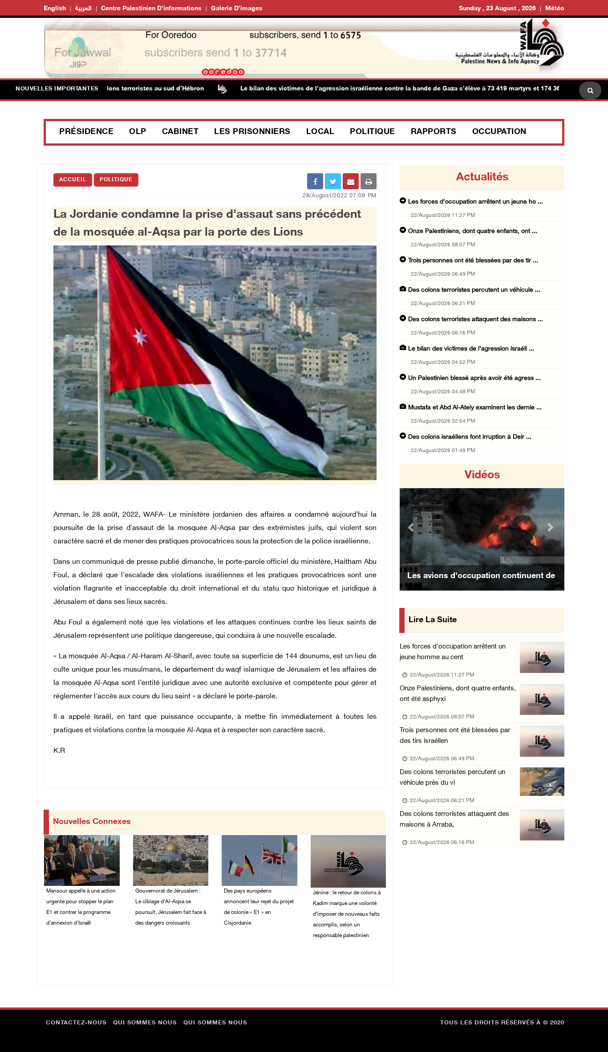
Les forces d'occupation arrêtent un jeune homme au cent (453, 652)
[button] (412, 527)
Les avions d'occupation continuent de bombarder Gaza (481, 587)
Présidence (86, 132)
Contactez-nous (76, 1023)
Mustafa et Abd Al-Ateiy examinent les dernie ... (475, 408)
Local (320, 132)
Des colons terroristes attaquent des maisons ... (475, 319)
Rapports (434, 132)
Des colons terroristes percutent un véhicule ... (474, 290)
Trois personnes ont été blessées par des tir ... (473, 261)
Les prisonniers (252, 132)
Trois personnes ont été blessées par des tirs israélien (455, 736)
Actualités (482, 177)
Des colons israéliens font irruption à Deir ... (469, 437)
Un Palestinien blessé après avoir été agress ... (474, 378)
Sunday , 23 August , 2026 (497, 8)
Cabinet (180, 132)
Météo (554, 8)
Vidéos (482, 475)
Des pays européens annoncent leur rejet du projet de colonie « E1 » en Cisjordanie (259, 907)
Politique (372, 132)
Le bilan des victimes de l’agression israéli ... (471, 349)
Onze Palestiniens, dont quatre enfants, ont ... (472, 231)
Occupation (499, 132)
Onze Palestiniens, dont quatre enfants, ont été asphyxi (458, 694)
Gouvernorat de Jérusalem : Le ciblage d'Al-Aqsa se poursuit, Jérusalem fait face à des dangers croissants (170, 907)
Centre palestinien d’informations (151, 8)
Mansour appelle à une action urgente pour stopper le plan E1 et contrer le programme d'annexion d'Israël (81, 907)
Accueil (72, 180)
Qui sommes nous (145, 1023)
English (55, 8)
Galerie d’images (237, 8)
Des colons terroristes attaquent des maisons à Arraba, (454, 820)
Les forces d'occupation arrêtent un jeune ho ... (475, 202)
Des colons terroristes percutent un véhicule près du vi (452, 778)
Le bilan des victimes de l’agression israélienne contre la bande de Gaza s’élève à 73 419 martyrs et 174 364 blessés (389, 89)
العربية (83, 8)
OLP (137, 132)
